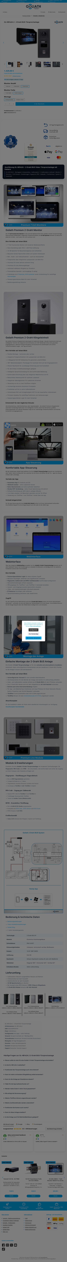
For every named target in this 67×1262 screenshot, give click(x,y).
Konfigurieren (33, 630)
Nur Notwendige (33, 634)
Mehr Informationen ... (35, 626)
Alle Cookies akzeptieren (33, 638)
